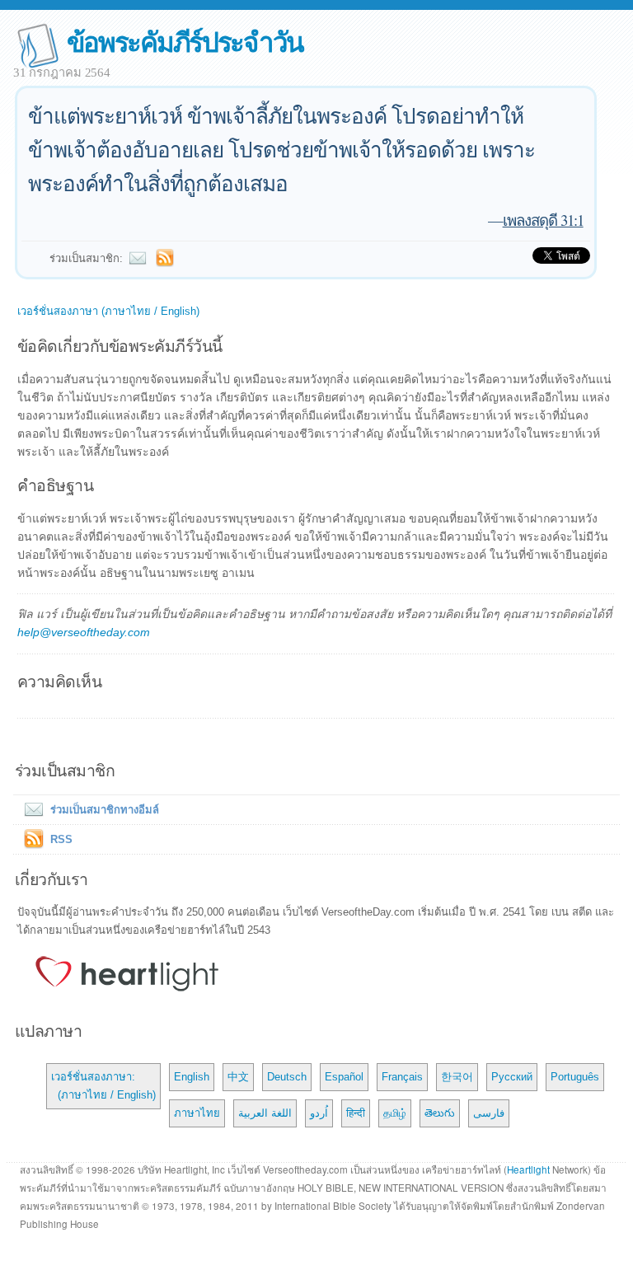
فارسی (488, 1113)
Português (575, 1077)
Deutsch (287, 1077)
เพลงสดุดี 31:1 (543, 219)
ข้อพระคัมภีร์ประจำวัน (185, 40)
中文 (238, 1077)
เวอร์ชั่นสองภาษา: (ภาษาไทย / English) (103, 1086)
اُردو (319, 1113)
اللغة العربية (265, 1113)
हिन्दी (355, 1113)
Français (402, 1077)
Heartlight (528, 1169)
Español (344, 1077)
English (191, 1077)
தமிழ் (394, 1113)
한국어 (457, 1077)
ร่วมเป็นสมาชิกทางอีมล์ (104, 810)
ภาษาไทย (197, 1113)
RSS (61, 839)
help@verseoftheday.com (83, 632)
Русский (511, 1077)
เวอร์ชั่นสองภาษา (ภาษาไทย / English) (108, 311)
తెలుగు (439, 1113)
